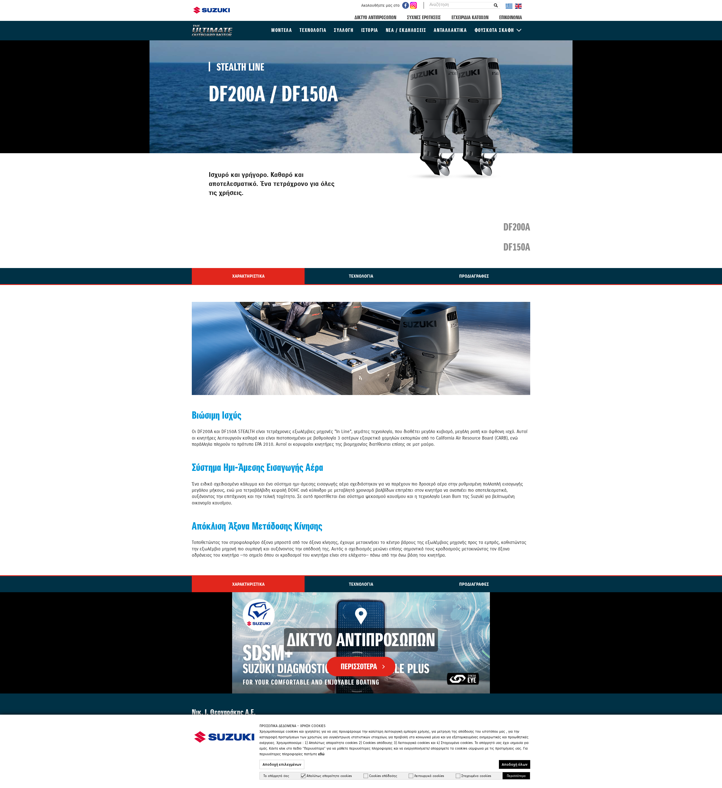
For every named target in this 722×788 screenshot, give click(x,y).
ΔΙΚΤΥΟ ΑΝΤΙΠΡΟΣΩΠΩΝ (375, 17)
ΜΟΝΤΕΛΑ (281, 30)
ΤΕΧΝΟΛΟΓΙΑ (313, 30)
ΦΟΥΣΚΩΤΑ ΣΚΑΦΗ (494, 30)
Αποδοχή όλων (514, 764)
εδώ (321, 754)
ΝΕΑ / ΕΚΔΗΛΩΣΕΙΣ (406, 30)
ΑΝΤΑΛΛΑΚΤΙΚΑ (450, 30)
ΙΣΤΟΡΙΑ (369, 30)
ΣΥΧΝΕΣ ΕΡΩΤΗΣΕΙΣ (424, 17)
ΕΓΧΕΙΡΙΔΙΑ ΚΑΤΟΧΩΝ (470, 17)
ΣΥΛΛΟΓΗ (343, 30)
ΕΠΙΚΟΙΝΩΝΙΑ (510, 17)
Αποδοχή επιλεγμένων (282, 764)
